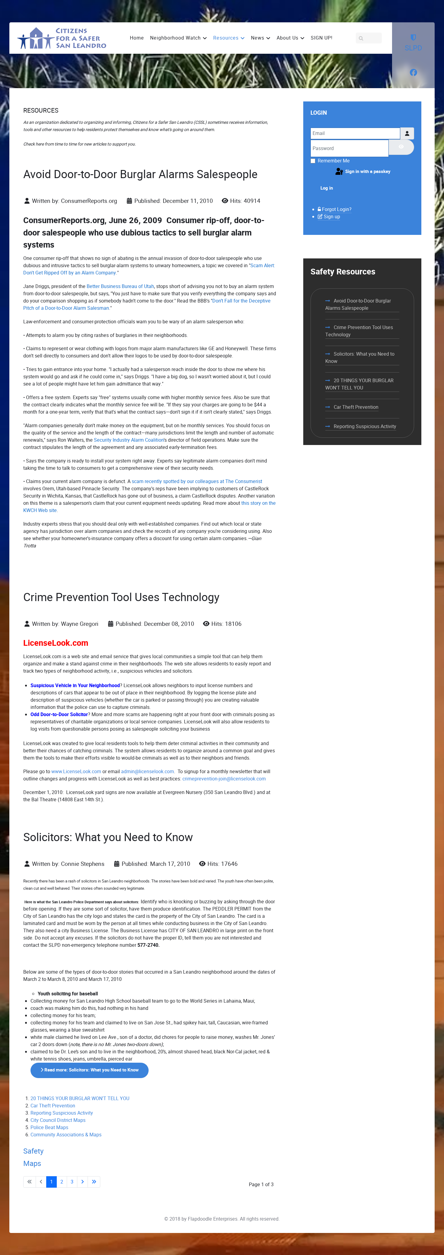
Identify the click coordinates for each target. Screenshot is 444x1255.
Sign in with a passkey (367, 171)
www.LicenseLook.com (76, 771)
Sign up (332, 216)
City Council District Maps (58, 1120)
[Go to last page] (94, 1182)
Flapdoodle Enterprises (212, 1218)
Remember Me (334, 160)
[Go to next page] (82, 1182)
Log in (326, 188)
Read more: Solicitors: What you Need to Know (91, 1070)
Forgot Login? (337, 209)
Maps (32, 1163)
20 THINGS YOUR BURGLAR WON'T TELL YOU (80, 1098)
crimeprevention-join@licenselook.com (224, 778)
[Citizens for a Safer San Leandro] (62, 37)
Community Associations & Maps (66, 1134)
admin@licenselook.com (147, 771)
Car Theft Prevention (53, 1105)
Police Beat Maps (49, 1127)
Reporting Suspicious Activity (62, 1112)
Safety (33, 1151)
